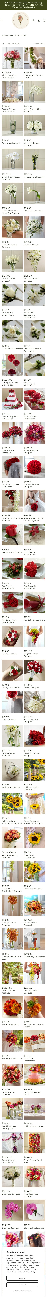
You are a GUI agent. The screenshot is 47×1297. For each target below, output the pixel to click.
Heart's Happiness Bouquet (32, 754)
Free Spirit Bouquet (33, 889)
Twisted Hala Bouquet (34, 177)
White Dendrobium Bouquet (33, 110)
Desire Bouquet (9, 719)
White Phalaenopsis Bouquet (11, 178)
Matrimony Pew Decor (34, 957)
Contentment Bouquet (8, 1093)
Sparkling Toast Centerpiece (9, 1127)
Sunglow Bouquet (10, 1024)
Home (4, 35)
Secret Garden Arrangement (8, 110)
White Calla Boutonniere (30, 383)
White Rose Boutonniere (8, 313)
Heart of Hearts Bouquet (31, 451)
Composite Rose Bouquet (31, 485)
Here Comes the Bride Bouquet (12, 519)
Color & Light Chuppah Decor (9, 1161)
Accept (22, 1278)
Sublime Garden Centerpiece (31, 788)
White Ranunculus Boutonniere (32, 350)
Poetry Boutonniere (11, 688)
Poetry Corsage (9, 654)
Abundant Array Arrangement (9, 76)
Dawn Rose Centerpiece (29, 1059)
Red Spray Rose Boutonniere (9, 621)
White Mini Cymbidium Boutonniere (30, 314)
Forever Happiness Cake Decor (10, 417)
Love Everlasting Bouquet (10, 856)
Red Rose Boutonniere (12, 552)
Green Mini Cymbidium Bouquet (12, 890)
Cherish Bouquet (32, 245)
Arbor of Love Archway (8, 991)
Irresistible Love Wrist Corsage (34, 1025)
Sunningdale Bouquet (12, 1058)
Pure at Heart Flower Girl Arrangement (34, 519)
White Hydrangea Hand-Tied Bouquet (11, 212)
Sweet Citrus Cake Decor (32, 1093)
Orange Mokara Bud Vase (11, 958)
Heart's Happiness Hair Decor (10, 485)
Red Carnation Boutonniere (30, 587)
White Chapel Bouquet (8, 754)
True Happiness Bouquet (31, 1195)
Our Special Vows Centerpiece (10, 383)
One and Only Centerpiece (30, 924)
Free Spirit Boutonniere (30, 856)
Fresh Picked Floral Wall (33, 1161)
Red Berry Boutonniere (8, 587)
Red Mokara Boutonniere (30, 553)
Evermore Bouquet (11, 1194)
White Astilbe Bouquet (8, 279)
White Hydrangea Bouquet (32, 144)
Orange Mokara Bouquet (9, 924)
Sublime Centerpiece (33, 1126)
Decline (22, 1284)
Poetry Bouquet (31, 688)
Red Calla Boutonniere (34, 620)
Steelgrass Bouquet (11, 143)
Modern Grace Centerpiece (30, 417)
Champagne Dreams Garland (33, 76)
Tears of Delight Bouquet (31, 991)
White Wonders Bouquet (31, 279)
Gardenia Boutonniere (12, 349)
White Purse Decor (11, 787)
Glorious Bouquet (10, 1228)
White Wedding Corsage (9, 246)
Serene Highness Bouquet (32, 720)
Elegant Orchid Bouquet (31, 655)
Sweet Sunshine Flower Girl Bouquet (33, 822)
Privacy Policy (29, 1272)
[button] (33, 20)
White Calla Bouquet (33, 211)
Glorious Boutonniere (34, 1228)
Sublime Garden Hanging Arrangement (12, 822)
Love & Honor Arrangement (8, 451)
